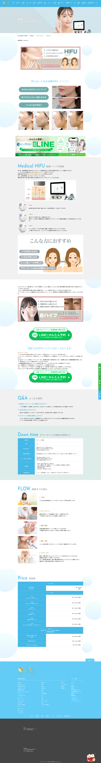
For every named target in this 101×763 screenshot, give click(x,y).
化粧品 (62, 682)
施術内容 (23, 3)
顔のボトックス (20, 710)
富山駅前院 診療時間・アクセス (76, 691)
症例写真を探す (40, 3)
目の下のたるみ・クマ (21, 684)
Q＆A (75, 3)
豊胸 (42, 684)
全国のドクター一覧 (61, 3)
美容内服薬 (63, 688)
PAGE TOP (90, 660)
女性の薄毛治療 (43, 693)
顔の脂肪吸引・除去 (21, 689)
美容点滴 (62, 686)
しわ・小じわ (20, 697)
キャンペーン (50, 3)
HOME (14, 3)
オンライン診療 (63, 684)
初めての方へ (18, 3)
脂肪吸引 (42, 682)
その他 (42, 691)
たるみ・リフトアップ (21, 699)
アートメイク (20, 693)
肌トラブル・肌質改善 (21, 704)
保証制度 (72, 688)
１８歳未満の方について (75, 699)
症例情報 (34, 3)
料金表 (45, 3)
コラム (97, 3)
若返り (42, 702)
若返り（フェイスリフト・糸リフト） (24, 691)
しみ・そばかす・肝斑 (21, 695)
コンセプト (73, 682)
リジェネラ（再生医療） (45, 704)
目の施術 (19, 682)
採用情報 (79, 3)
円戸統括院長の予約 (91, 3)
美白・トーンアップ (21, 708)
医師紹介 (55, 3)
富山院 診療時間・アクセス (75, 689)
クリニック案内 (29, 3)
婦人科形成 (43, 688)
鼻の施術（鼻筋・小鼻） (21, 686)
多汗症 (42, 686)
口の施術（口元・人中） (21, 688)
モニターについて (74, 697)
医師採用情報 (84, 3)
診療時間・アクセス (69, 3)
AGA (42, 695)
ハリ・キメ (19, 706)
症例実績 (72, 686)
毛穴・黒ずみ (20, 702)
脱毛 (42, 689)
